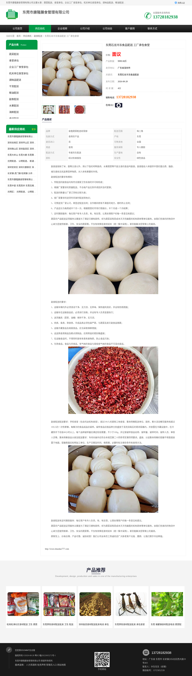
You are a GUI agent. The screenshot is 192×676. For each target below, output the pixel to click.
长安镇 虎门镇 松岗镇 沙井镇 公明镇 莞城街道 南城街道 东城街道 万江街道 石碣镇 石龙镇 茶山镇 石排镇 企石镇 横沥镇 (22, 173)
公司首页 (17, 28)
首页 (18, 36)
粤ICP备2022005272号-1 (45, 655)
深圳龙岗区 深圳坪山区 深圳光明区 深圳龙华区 (22, 143)
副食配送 (38, 36)
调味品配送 (15, 80)
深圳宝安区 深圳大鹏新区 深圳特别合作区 (22, 167)
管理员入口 (51, 665)
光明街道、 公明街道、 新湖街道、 (22, 161)
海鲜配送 (14, 112)
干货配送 (14, 86)
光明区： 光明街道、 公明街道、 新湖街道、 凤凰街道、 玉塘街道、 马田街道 (22, 192)
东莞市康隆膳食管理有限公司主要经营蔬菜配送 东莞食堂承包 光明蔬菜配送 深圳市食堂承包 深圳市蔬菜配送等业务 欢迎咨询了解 (22, 136)
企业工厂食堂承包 (18, 67)
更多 (34, 129)
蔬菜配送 (14, 54)
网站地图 (61, 665)
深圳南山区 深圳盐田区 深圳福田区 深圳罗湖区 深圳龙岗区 (22, 149)
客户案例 (130, 28)
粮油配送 (14, 93)
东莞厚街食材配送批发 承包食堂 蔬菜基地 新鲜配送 (103, 624)
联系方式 (152, 28)
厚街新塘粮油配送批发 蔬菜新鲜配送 (168, 624)
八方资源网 (31, 665)
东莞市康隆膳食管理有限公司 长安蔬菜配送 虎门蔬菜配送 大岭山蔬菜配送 (22, 179)
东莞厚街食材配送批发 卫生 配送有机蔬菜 (26, 624)
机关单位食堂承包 (18, 73)
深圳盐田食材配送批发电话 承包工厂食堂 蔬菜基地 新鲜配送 (71, 624)
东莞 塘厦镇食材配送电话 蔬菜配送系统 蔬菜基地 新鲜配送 (142, 624)
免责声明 (41, 665)
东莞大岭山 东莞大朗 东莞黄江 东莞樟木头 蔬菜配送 (22, 155)
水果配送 (14, 105)
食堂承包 (14, 60)
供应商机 (40, 28)
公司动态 (107, 28)
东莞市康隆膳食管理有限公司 (27, 661)
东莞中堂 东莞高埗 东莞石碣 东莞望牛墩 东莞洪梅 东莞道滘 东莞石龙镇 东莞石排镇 (22, 185)
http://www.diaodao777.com (57, 549)
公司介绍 (85, 28)
